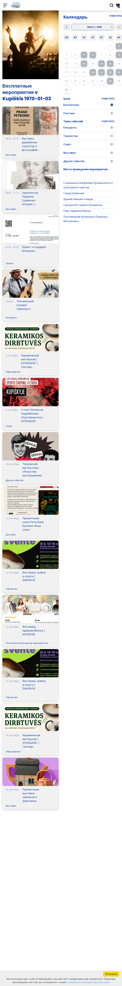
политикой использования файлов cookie (88, 982)
